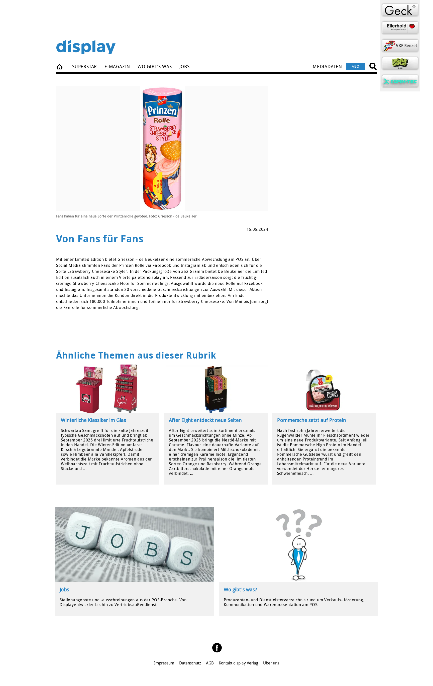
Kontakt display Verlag (238, 663)
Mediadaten (327, 66)
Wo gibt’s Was (155, 66)
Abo (355, 66)
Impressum (164, 663)
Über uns (271, 663)
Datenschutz (190, 663)
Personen (60, 66)
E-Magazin (117, 66)
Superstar (84, 66)
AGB (210, 663)
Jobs (184, 66)
